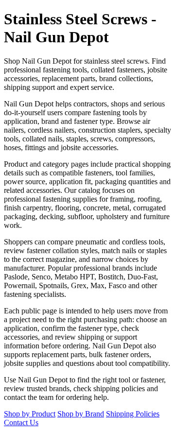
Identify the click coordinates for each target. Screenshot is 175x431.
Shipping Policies (132, 414)
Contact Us (21, 422)
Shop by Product (29, 414)
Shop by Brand (80, 414)
